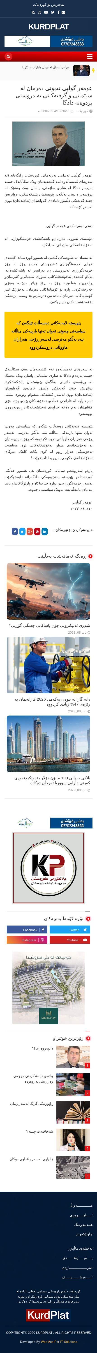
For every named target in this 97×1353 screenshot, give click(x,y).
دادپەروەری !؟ (42, 1048)
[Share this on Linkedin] (45, 531)
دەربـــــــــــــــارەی (77, 1267)
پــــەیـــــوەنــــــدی (77, 1258)
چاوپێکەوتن (84, 1234)
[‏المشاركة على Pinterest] (37, 531)
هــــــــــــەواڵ (81, 1205)
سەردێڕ (93, 71)
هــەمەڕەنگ (83, 1225)
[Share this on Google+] (30, 531)
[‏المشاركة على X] (22, 531)
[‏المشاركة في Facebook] (15, 531)
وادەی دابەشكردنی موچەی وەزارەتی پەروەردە (33, 1078)
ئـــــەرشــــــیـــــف (77, 1277)
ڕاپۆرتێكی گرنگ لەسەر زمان (31, 1103)
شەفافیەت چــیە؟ (39, 1131)
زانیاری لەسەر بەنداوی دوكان (31, 1159)
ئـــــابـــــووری (81, 1215)
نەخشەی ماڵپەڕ (80, 1248)
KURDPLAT (48, 27)
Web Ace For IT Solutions (59, 1341)
